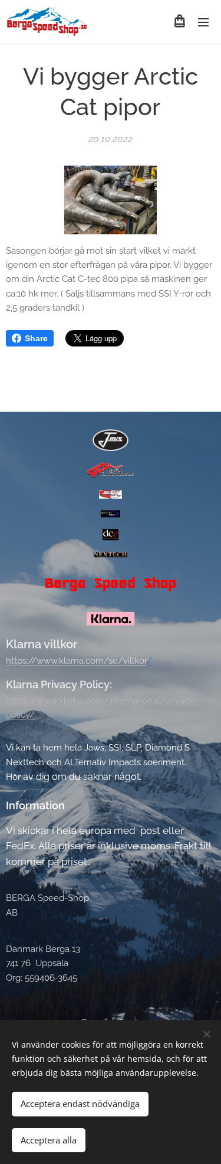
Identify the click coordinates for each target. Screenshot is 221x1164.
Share (36, 338)
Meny (203, 21)
